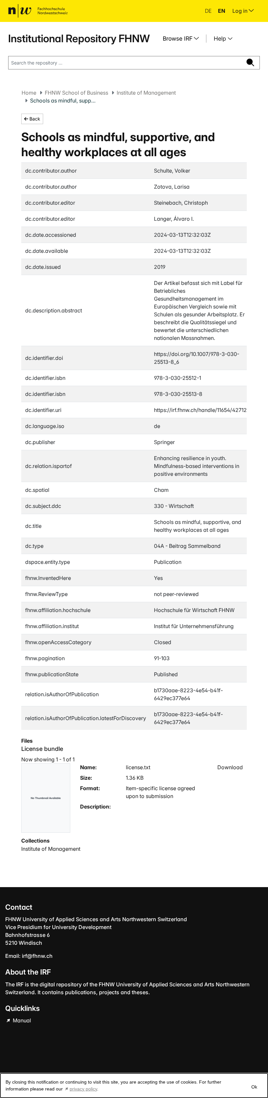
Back (34, 118)
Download (230, 767)
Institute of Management (146, 92)
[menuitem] (183, 39)
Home (29, 92)
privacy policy (83, 1088)
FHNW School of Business (76, 92)
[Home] (38, 11)
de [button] (209, 11)
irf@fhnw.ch (37, 956)
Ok (254, 1086)
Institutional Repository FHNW (79, 38)
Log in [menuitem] (240, 11)
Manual (21, 1020)
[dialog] (134, 1085)
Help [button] (221, 38)
